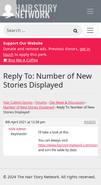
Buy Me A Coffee (22, 60)
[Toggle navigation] (90, 11)
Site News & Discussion (66, 102)
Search (75, 31)
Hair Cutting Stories (18, 102)
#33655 (90, 122)
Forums (41, 102)
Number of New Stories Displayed (28, 107)
